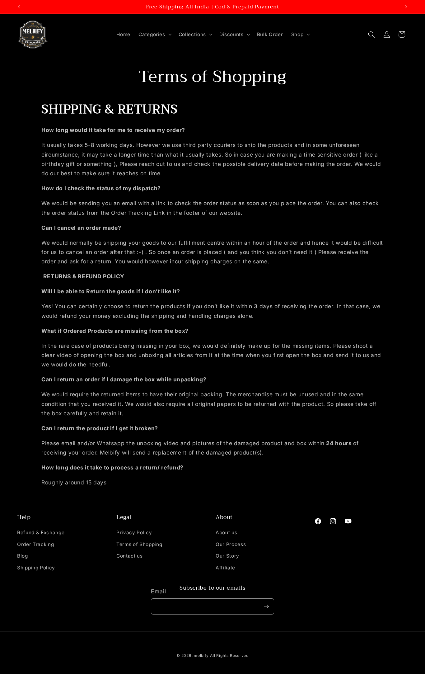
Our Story (227, 556)
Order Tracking (35, 544)
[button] (154, 34)
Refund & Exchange (40, 533)
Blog (22, 556)
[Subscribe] (266, 606)
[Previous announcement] (19, 6)
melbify (201, 655)
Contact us (129, 556)
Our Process (231, 544)
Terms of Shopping (139, 544)
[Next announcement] (406, 6)
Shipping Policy (36, 568)
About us (226, 533)
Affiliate (225, 568)
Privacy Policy (134, 533)
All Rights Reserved (229, 655)
